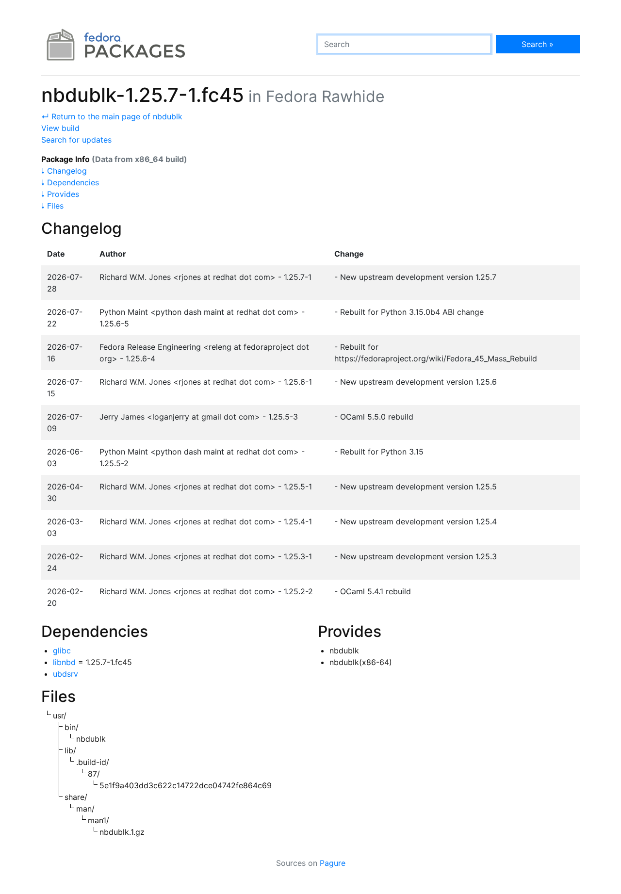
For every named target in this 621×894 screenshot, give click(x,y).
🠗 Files (52, 206)
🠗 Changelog (64, 171)
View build (60, 128)
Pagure (332, 863)
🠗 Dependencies (70, 182)
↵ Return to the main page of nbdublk (111, 116)
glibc (62, 650)
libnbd (64, 662)
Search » (538, 44)
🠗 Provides (60, 194)
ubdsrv (65, 674)
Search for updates (76, 140)
